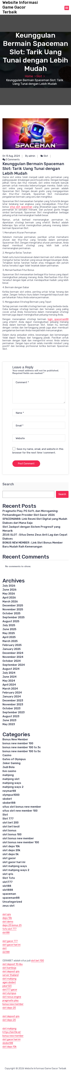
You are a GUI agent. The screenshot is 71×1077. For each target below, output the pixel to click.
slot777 (7, 882)
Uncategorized (12, 901)
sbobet (7, 798)
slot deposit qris (10, 971)
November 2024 (12, 657)
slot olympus (9, 993)
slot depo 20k (11, 850)
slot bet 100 (37, 960)
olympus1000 (10, 794)
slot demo (7, 921)
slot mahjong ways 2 (15, 870)
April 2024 (9, 684)
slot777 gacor (9, 989)
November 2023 (12, 704)
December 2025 (12, 605)
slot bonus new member (18, 838)
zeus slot (8, 905)
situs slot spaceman (21, 207)
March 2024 (10, 688)
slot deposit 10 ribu (12, 964)
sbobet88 (9, 802)
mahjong (8, 775)
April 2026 (9, 597)
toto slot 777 (9, 929)
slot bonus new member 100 (20, 842)
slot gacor (9, 858)
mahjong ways (11, 783)
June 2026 (9, 589)
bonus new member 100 (17, 743)
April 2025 (9, 637)
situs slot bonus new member (21, 806)
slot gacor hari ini (13, 862)
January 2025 (11, 649)
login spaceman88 (58, 319)
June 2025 (9, 629)
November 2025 (12, 609)
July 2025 (8, 625)
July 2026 (8, 585)
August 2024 (10, 668)
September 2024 (13, 664)
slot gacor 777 (10, 941)
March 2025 (10, 641)
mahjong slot (10, 779)
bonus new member (12, 1004)
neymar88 (9, 790)
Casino (6, 755)
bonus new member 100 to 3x (21, 747)
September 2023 (13, 712)
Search (8, 484)
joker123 (7, 986)
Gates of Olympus (14, 759)
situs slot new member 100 (19, 810)
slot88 (6, 885)
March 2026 (10, 601)
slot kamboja (9, 967)
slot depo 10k (11, 846)
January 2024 (11, 696)
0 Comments (12, 159)
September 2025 (13, 617)
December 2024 (12, 653)
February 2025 (12, 645)
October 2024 (11, 660)
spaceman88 (11, 897)
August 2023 (10, 716)
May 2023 (8, 724)
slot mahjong (9, 978)
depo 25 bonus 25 (12, 925)
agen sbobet (9, 982)
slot (4, 948)
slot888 (7, 889)
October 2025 (11, 613)
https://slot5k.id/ (11, 1032)
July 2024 (8, 672)
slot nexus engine (11, 997)
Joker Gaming (11, 763)
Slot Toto (8, 878)
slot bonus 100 (11, 834)
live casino (9, 771)
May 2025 (8, 633)
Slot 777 (8, 818)
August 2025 (10, 621)
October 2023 (11, 708)
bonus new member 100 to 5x (21, 751)
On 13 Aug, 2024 (11, 156)
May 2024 (8, 680)
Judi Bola (8, 767)
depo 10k (7, 918)
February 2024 (12, 692)
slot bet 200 (10, 822)
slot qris (7, 874)
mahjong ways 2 (12, 786)
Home (29, 76)
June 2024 (9, 676)
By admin (30, 156)
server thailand (10, 975)
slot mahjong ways (14, 866)
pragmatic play (10, 1000)
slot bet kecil (10, 826)
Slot (39, 76)
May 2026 (8, 593)
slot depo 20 (9, 1007)
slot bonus (9, 830)
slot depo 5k (10, 854)
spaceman (9, 893)
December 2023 (12, 700)
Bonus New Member (15, 739)
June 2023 (9, 720)
